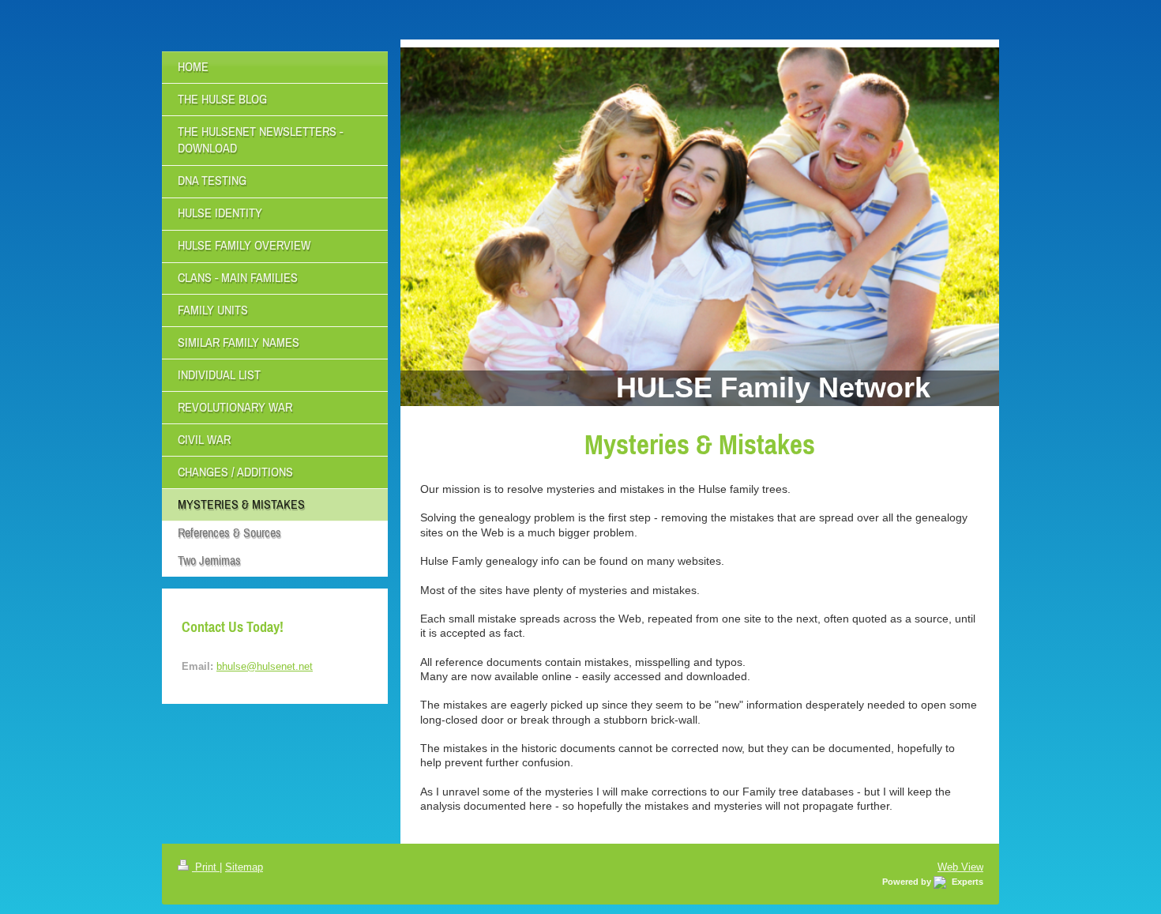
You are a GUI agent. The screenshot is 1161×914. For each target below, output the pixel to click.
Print (206, 866)
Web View (960, 866)
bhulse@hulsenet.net (264, 666)
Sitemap (244, 866)
